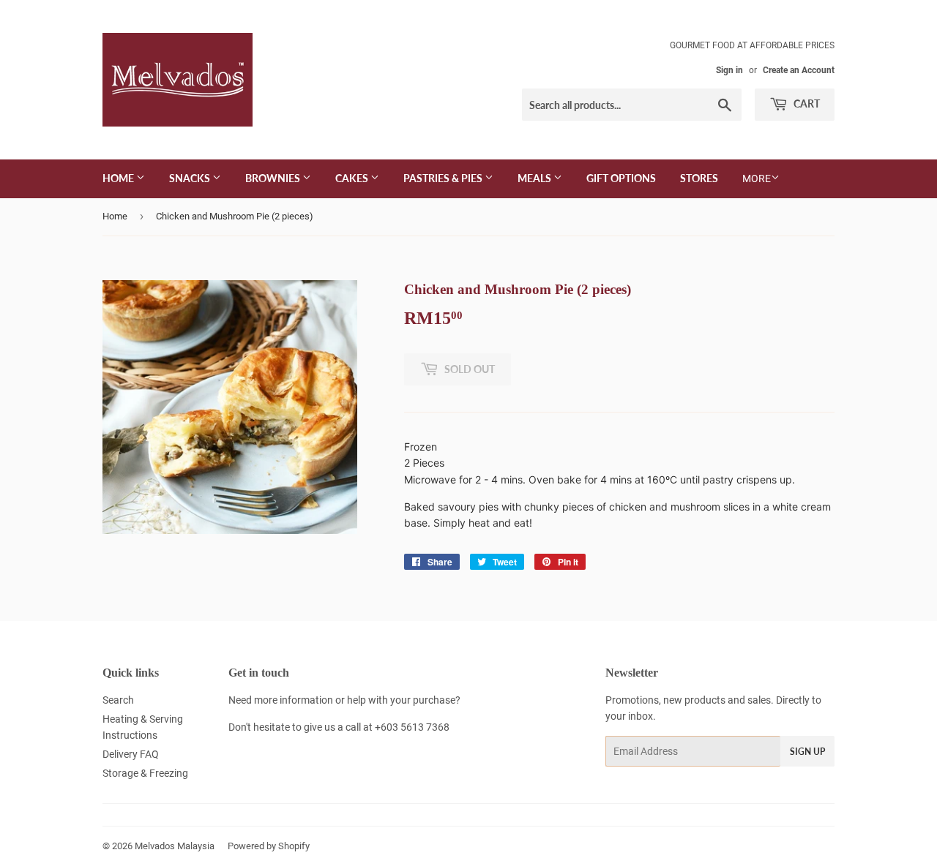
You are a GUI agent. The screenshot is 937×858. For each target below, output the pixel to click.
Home (119, 178)
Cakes (352, 178)
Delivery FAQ (130, 754)
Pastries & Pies (444, 178)
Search (118, 700)
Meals (535, 178)
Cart (805, 103)
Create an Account (799, 70)
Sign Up (807, 751)
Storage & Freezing (145, 773)
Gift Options (621, 178)
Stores (699, 178)
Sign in (729, 70)
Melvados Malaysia (174, 845)
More (756, 178)
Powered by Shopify (269, 845)
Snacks (190, 178)
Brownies (273, 178)
